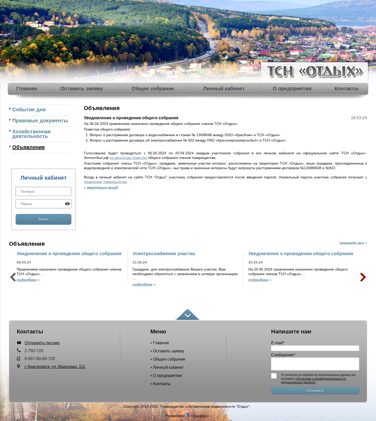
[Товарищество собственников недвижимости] (315, 81)
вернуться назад (102, 187)
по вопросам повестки (128, 158)
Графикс (200, 416)
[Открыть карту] (188, 315)
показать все (351, 243)
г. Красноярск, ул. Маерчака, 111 (55, 366)
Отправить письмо (42, 343)
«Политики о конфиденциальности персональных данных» (313, 380)
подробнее (27, 280)
